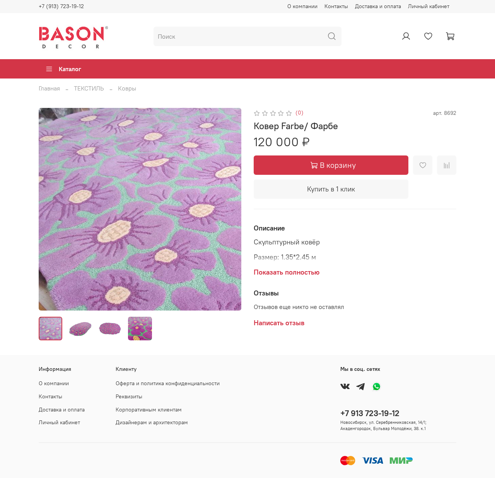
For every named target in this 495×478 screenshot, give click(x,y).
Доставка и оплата (378, 6)
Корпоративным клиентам (149, 409)
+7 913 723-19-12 (369, 413)
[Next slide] (229, 209)
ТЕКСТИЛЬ (89, 88)
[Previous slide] (51, 209)
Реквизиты (129, 396)
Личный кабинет (428, 6)
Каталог (70, 69)
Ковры (127, 88)
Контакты (336, 6)
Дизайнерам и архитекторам (152, 422)
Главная (49, 88)
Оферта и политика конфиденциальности (168, 383)
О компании (302, 6)
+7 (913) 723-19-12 (61, 6)
